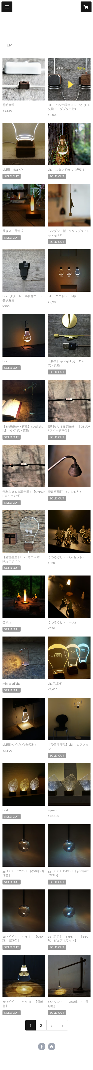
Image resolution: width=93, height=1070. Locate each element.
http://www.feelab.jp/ (51, 1046)
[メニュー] (6, 6)
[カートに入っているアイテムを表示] (86, 6)
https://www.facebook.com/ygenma (41, 1046)
